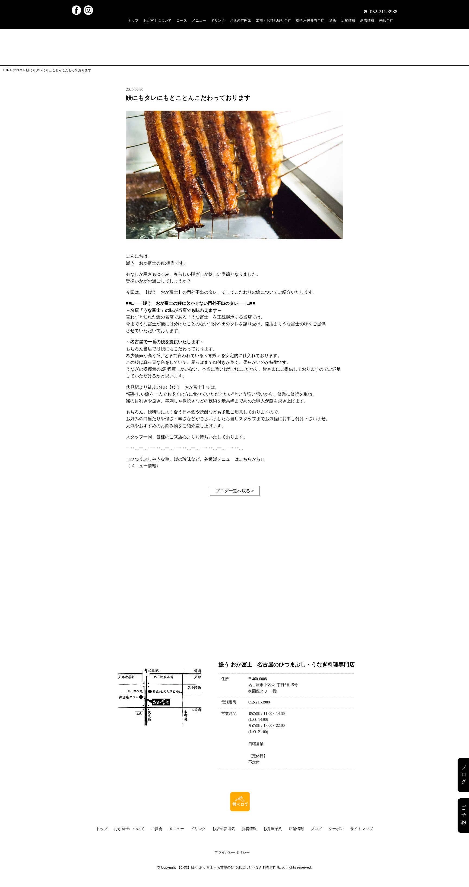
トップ (133, 20)
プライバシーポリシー (232, 852)
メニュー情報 (143, 466)
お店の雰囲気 (240, 20)
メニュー (199, 20)
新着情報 (367, 20)
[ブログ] (463, 774)
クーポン (336, 829)
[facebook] (76, 9)
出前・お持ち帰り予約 (273, 20)
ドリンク (218, 20)
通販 (332, 20)
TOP (6, 70)
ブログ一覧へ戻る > (235, 491)
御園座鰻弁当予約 (310, 20)
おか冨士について (157, 20)
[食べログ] (240, 794)
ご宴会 (156, 829)
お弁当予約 (272, 829)
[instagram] (88, 9)
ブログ (18, 70)
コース (181, 20)
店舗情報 (348, 20)
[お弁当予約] (463, 815)
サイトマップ (361, 829)
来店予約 (386, 20)
